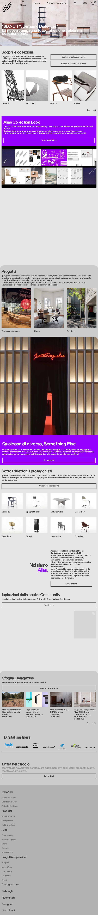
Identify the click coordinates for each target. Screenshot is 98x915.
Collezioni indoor (9, 802)
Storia (4, 844)
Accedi (85, 3)
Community (7, 871)
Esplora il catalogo (49, 140)
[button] (13, 624)
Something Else (9, 839)
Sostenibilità (7, 852)
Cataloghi (7, 891)
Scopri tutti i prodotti (49, 486)
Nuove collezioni (9, 797)
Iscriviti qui (49, 776)
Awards (5, 848)
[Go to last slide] (88, 110)
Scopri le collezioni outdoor (73, 63)
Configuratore (10, 884)
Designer (7, 904)
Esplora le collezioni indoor (73, 57)
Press (4, 880)
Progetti (5, 862)
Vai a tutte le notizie (49, 688)
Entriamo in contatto (56, 3)
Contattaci (8, 910)
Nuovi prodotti (8, 816)
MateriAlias (7, 867)
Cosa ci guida (7, 835)
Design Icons (7, 820)
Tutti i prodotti (8, 825)
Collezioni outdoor (10, 806)
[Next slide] (94, 110)
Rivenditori (8, 898)
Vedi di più (49, 605)
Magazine (6, 875)
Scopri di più (49, 41)
